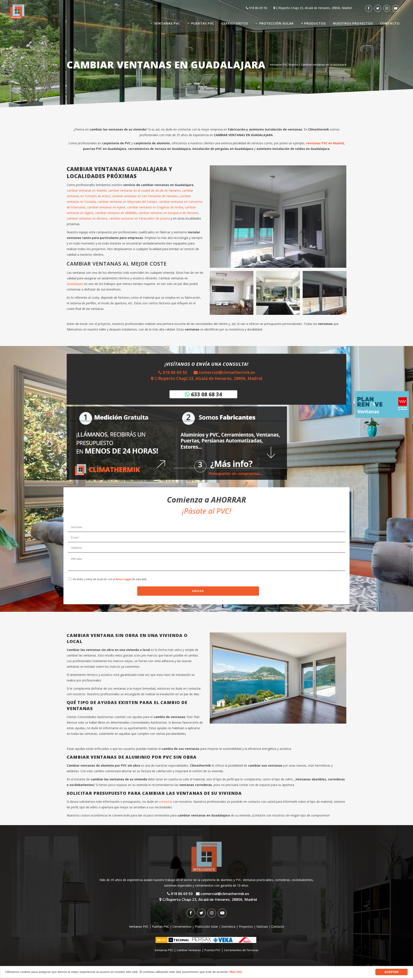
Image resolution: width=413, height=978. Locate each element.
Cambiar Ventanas (189, 950)
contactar (165, 802)
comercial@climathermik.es (226, 372)
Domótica (228, 926)
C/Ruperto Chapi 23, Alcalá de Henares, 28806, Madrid (313, 8)
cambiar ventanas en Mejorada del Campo (127, 202)
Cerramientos (182, 926)
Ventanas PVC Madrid (284, 64)
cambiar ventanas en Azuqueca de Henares (168, 213)
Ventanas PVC (138, 926)
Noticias (262, 926)
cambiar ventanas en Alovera (87, 218)
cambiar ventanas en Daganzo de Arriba (155, 207)
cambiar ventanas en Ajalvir (106, 207)
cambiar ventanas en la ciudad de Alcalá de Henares (144, 190)
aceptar (391, 972)
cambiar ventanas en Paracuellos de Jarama (139, 218)
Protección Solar (206, 926)
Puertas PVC (160, 926)
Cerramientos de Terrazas (241, 950)
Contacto (277, 926)
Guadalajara (75, 284)
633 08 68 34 (206, 394)
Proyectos (246, 926)
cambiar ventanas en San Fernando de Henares (145, 196)
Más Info (236, 971)
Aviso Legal (123, 579)
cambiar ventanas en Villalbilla (115, 213)
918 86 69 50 (257, 8)
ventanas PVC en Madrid (325, 143)
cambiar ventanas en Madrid (86, 190)
